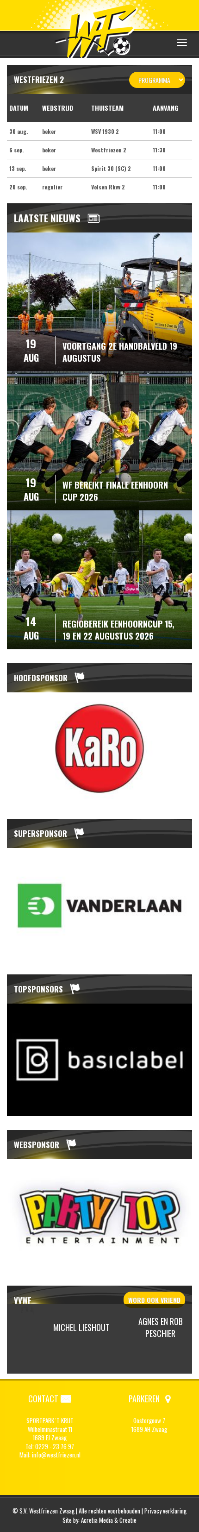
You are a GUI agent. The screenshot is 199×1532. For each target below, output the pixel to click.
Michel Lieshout (81, 1327)
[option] (99, 748)
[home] (99, 30)
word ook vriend (154, 1300)
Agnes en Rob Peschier (160, 1327)
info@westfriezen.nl (56, 1454)
